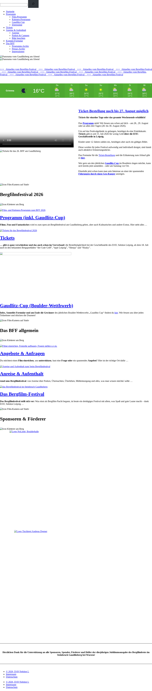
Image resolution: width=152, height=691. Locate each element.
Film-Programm (19, 17)
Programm (11, 14)
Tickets (9, 27)
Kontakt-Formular (14, 41)
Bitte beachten (18, 38)
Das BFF (10, 43)
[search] (33, 4)
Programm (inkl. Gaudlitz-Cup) (32, 217)
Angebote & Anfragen (22, 353)
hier (116, 312)
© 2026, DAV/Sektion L (17, 671)
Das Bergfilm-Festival (22, 394)
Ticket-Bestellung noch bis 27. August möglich (113, 111)
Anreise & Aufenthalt (16, 30)
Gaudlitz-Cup (18, 22)
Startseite (10, 11)
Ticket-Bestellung (107, 155)
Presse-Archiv (18, 49)
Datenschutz (12, 677)
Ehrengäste (17, 25)
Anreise (15, 33)
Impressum (11, 674)
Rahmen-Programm (21, 19)
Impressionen (18, 51)
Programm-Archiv (20, 46)
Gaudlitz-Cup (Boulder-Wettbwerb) (36, 305)
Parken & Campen (20, 35)
